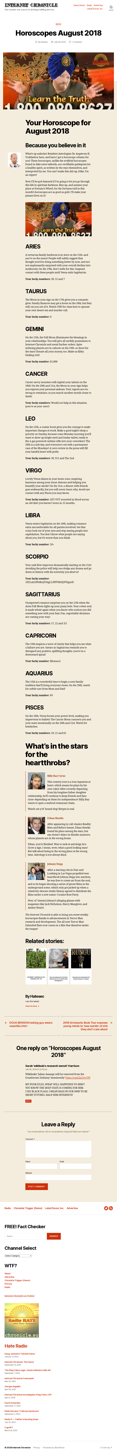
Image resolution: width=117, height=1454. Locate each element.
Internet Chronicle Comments (19, 1378)
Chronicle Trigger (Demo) (28, 1208)
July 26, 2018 (60, 42)
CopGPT (9, 1427)
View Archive (32, 1006)
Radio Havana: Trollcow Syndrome (22, 1411)
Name (27, 1162)
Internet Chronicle (21, 1447)
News (58, 24)
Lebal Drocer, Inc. (95, 9)
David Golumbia (12, 1403)
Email (62, 1162)
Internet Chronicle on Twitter (20, 1296)
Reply (28, 1101)
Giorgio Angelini (13, 1386)
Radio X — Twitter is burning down (21, 1419)
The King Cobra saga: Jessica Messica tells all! (28, 1370)
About (8, 1273)
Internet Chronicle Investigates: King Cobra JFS (28, 1394)
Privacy (8, 1284)
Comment (30, 1139)
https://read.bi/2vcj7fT (78, 1077)
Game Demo (79, 5)
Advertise (98, 5)
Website (28, 1173)
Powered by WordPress (54, 1447)
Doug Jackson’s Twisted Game (20, 1354)
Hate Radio (16, 1346)
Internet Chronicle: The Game (19, 1362)
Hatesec (44, 42)
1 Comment (77, 42)
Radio (89, 5)
